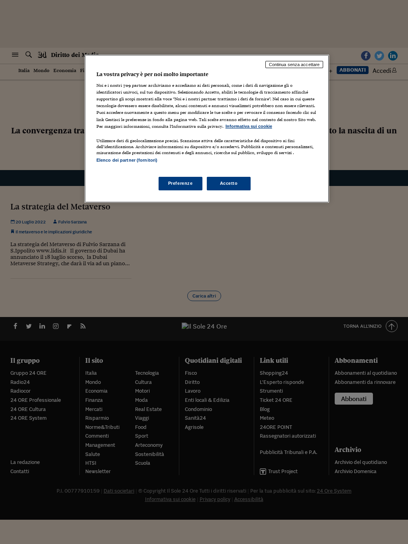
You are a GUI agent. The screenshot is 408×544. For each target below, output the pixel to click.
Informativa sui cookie (249, 126)
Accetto (229, 183)
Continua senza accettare (294, 64)
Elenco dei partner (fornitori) (126, 160)
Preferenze (180, 183)
